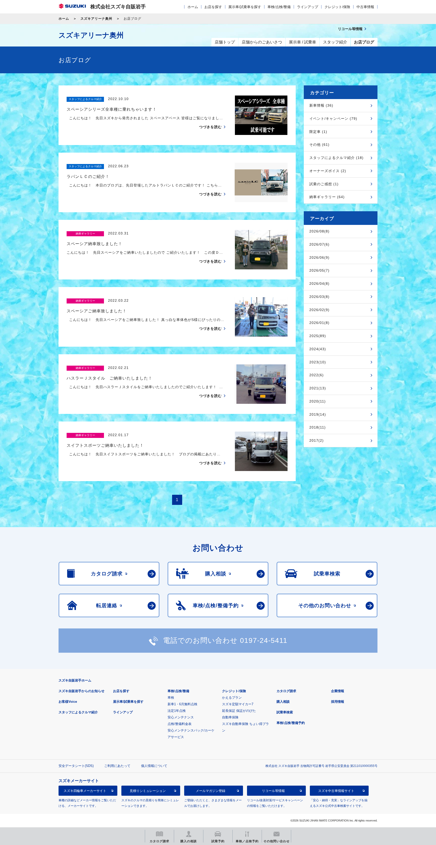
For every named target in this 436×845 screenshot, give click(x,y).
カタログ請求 (286, 691)
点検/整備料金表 (180, 724)
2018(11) (317, 427)
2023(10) (317, 362)
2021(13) (317, 388)
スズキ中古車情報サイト (336, 791)
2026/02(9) (319, 310)
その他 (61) (319, 145)
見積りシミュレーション (148, 791)
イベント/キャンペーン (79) (333, 118)
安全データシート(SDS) (76, 766)
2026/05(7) (319, 270)
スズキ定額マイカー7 (237, 704)
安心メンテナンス (181, 717)
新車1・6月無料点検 (182, 704)
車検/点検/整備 (279, 7)
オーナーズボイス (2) (327, 171)
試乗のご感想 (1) (324, 184)
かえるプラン (232, 697)
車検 (171, 697)
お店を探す (213, 7)
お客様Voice (68, 701)
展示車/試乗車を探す (244, 7)
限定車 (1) (318, 132)
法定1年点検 (177, 711)
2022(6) (316, 375)
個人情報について (154, 766)
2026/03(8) (319, 297)
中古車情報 (365, 7)
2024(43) (317, 349)
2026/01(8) (319, 323)
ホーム (192, 7)
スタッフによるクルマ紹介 (78, 712)
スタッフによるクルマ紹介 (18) (336, 158)
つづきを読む (210, 127)
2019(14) (317, 414)
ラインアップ (307, 7)
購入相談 (283, 701)
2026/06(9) (319, 257)
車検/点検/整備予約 (291, 723)
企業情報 (337, 691)
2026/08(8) (319, 231)
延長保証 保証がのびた (239, 711)
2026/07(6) (319, 244)
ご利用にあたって (117, 766)
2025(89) (317, 336)
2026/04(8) (319, 283)
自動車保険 (230, 717)
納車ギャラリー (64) (327, 197)
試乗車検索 (285, 712)
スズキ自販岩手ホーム (75, 680)
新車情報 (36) (321, 105)
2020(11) (317, 401)
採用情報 (337, 701)
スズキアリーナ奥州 (96, 18)
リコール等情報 (273, 791)
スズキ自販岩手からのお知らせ (81, 691)
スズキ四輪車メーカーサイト (85, 791)
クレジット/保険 (337, 7)
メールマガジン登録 (210, 791)
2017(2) (316, 440)
